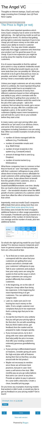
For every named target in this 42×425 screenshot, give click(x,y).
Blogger (25, 423)
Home (21, 413)
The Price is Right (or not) (17, 24)
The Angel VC (13, 7)
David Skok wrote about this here (19, 207)
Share (5, 404)
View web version (21, 417)
